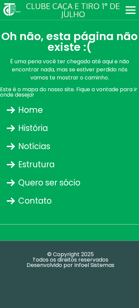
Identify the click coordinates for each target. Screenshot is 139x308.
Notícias (34, 146)
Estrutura (36, 164)
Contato (35, 200)
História (33, 128)
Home (30, 109)
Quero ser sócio (49, 182)
